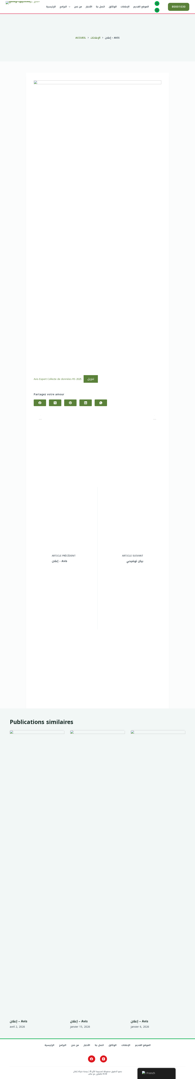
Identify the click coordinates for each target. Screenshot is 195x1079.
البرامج (63, 7)
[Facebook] (157, 3)
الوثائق (113, 7)
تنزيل (90, 379)
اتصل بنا (100, 7)
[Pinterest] (70, 402)
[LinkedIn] (85, 402)
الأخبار (89, 7)
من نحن (78, 7)
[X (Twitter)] (55, 402)
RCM (105, 1074)
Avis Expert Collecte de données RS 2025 (58, 379)
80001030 (178, 6)
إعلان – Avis (18, 1021)
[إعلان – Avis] (37, 872)
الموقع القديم (141, 7)
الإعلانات (125, 7)
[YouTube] (157, 10)
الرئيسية (51, 7)
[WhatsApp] (101, 402)
